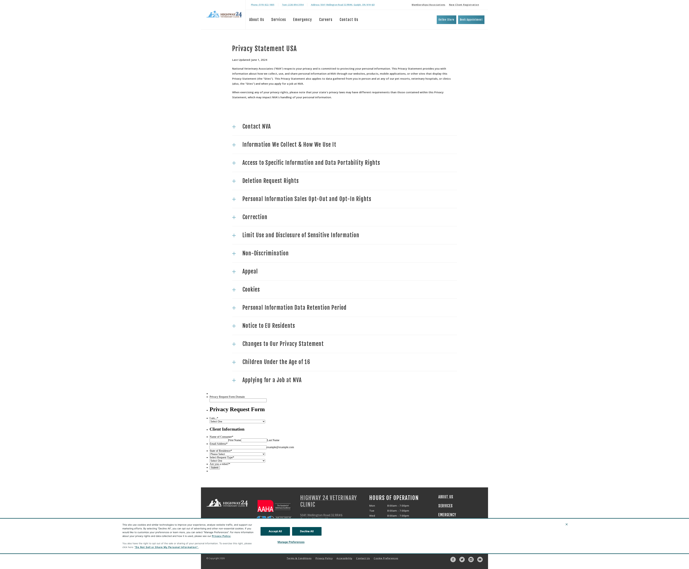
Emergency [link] (302, 19)
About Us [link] (445, 497)
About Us (256, 19)
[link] (224, 14)
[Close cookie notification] (567, 524)
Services (278, 19)
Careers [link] (325, 19)
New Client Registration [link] (464, 4)
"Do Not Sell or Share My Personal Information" (166, 547)
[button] (344, 126)
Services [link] (445, 505)
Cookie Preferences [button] (386, 558)
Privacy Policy (221, 536)
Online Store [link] (446, 19)
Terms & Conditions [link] (299, 558)
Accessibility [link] (344, 558)
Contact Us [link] (349, 19)
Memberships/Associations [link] (429, 4)
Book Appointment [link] (471, 19)
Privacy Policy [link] (324, 558)
